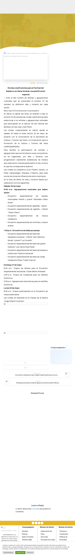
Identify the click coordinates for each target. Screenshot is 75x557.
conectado (35, 509)
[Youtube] (39, 523)
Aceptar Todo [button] (20, 552)
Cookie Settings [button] (8, 552)
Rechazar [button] (30, 552)
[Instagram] (36, 523)
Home (31, 31)
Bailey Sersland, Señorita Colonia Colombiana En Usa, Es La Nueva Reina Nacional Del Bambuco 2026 (19, 430)
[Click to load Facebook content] (61, 356)
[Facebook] (33, 523)
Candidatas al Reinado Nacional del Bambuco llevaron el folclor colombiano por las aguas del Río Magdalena (55, 430)
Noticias (39, 31)
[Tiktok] (42, 523)
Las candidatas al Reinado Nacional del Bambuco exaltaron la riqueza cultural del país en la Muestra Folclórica (19, 479)
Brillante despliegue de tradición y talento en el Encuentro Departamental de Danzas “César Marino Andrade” (54, 479)
